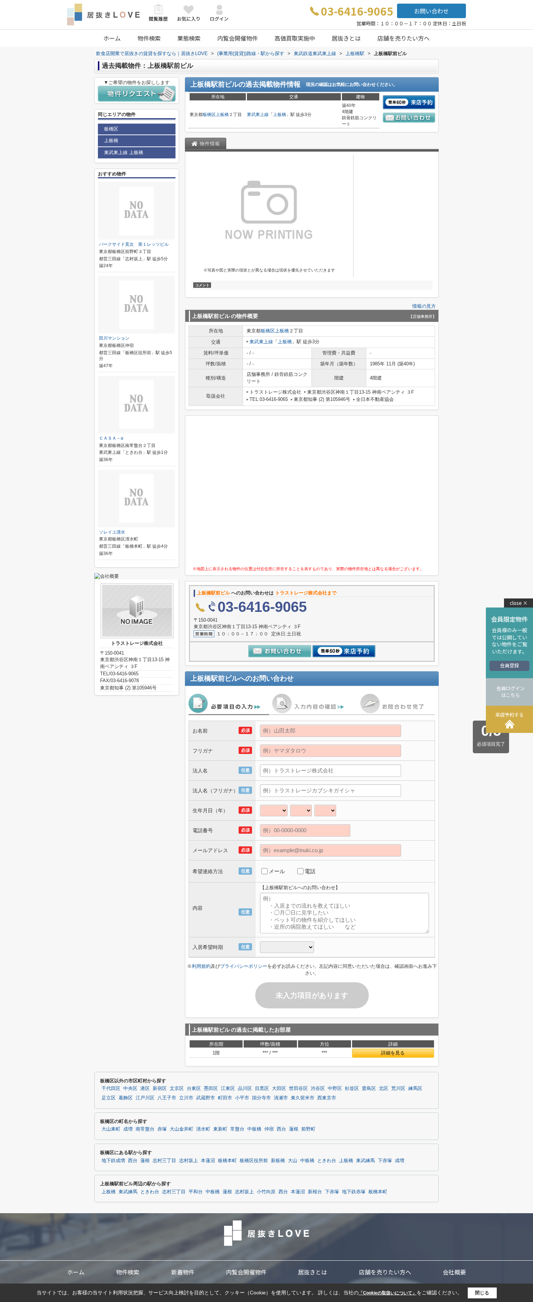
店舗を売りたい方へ (403, 38)
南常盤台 (145, 1129)
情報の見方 (424, 306)
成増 (128, 1129)
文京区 (177, 1088)
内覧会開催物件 (237, 38)
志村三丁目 (164, 1160)
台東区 (194, 1088)
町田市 (225, 1097)
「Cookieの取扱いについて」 (388, 1292)
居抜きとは (346, 38)
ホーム (112, 38)
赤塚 (162, 1129)
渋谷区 (318, 1088)
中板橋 (254, 1129)
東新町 (220, 1129)
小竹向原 (266, 1191)
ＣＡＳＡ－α (111, 438)
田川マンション (114, 338)
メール (277, 871)
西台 (281, 1129)
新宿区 (160, 1088)
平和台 (196, 1191)
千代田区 (111, 1088)
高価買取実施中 (294, 38)
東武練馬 (365, 1160)
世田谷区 (298, 1088)
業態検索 (189, 38)
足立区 (109, 1097)
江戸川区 (145, 1097)
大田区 (279, 1088)
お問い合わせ (431, 11)
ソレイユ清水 (112, 532)
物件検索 (149, 38)
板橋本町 (227, 1160)
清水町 (203, 1129)
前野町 (308, 1129)
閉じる (482, 1292)
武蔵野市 (205, 1097)
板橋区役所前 (254, 1160)
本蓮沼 (208, 1160)
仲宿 (269, 1129)
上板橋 (222, 114)
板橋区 (209, 114)
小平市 (242, 1097)
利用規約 (201, 966)
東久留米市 (302, 1097)
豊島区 (369, 1088)
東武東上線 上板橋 (123, 152)
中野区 (335, 1088)
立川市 (186, 1097)
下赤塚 (385, 1160)
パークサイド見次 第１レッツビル (134, 244)
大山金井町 (181, 1129)
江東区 (228, 1088)
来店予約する (509, 714)
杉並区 (352, 1088)
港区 (145, 1088)
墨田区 (211, 1088)
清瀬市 (281, 1097)
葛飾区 (126, 1097)
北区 (383, 1088)
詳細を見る (393, 1053)
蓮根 (293, 1129)
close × (519, 603)
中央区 (130, 1088)
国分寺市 (261, 1097)
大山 (292, 1160)
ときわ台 (326, 1160)
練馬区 (415, 1088)
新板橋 (278, 1160)
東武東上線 (258, 114)
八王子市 (166, 1097)
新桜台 (315, 1191)
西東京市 (326, 1097)
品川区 (245, 1088)
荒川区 (398, 1088)
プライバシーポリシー (243, 966)
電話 (310, 871)
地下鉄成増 (113, 1160)
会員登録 (509, 665)
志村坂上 (188, 1160)
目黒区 (262, 1088)
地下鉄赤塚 (353, 1191)
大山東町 (111, 1129)
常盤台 (237, 1129)
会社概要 (454, 1272)
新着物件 (182, 1272)
